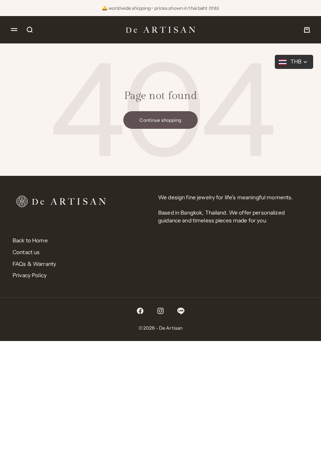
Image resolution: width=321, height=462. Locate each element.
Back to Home (30, 240)
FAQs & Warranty (34, 263)
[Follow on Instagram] (160, 311)
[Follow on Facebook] (140, 311)
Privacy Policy (30, 275)
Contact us (26, 252)
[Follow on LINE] (181, 311)
